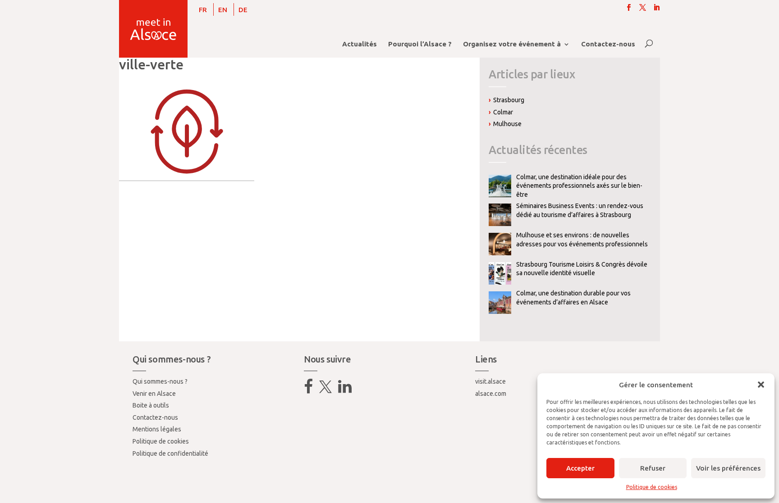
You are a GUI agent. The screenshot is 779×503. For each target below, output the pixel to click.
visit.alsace (490, 381)
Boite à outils (151, 405)
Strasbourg (508, 100)
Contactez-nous (608, 44)
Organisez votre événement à (512, 44)
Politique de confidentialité (170, 453)
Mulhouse (507, 123)
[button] (760, 384)
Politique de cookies (651, 487)
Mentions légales (157, 429)
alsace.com (490, 393)
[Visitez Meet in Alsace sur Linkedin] (345, 390)
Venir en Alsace (154, 393)
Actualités (359, 44)
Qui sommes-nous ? (160, 381)
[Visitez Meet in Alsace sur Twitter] (325, 390)
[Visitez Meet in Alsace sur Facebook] (308, 390)
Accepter (580, 468)
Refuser (652, 468)
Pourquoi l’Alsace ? (420, 44)
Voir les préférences (728, 468)
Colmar (503, 112)
